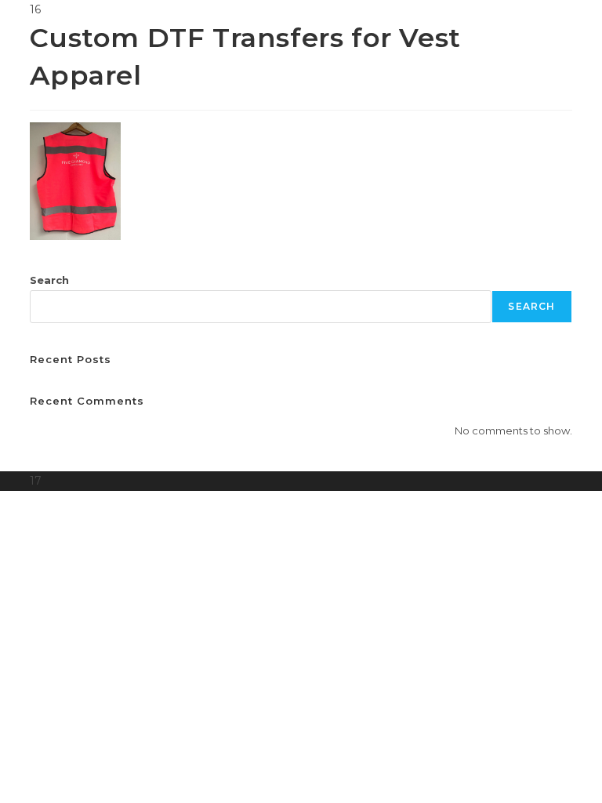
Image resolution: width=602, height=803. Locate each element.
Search (49, 280)
